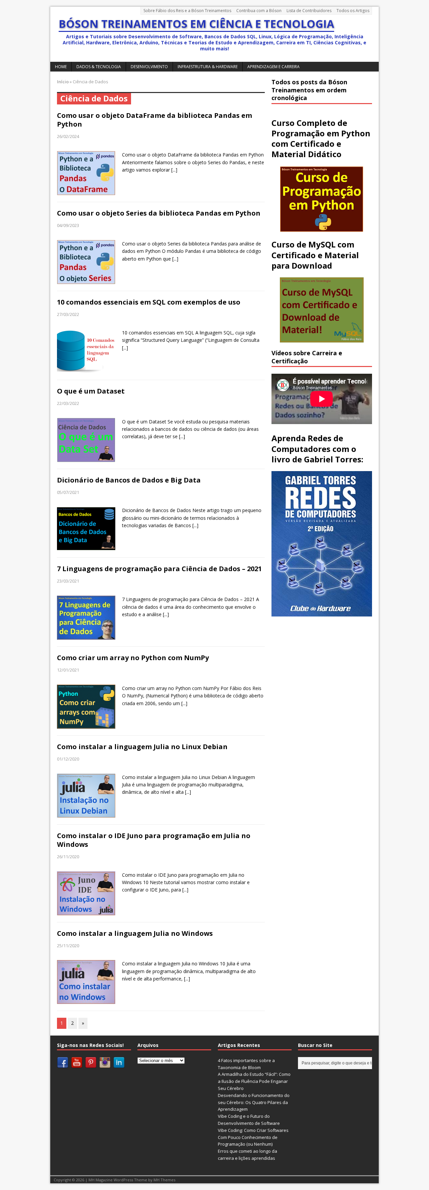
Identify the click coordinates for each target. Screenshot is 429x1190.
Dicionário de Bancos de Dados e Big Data (129, 480)
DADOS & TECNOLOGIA (98, 67)
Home (61, 67)
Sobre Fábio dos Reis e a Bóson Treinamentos (187, 10)
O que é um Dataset (91, 391)
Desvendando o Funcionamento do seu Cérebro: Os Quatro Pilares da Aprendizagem (254, 1102)
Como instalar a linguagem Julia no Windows (135, 933)
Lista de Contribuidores (309, 10)
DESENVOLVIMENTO (149, 67)
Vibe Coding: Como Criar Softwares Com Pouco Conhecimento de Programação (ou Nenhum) (253, 1137)
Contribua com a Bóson (259, 10)
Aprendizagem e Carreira (273, 67)
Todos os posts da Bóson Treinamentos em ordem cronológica (309, 90)
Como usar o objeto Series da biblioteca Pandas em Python (158, 213)
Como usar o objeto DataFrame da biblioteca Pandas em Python (154, 120)
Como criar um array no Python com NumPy (133, 657)
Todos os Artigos (352, 10)
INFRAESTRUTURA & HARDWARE (208, 67)
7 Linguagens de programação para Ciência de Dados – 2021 (159, 568)
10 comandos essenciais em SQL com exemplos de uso (148, 302)
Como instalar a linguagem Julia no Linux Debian (142, 746)
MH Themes (164, 1179)
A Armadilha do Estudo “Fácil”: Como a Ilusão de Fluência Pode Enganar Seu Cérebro (254, 1081)
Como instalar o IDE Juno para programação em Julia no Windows (153, 840)
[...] (174, 170)
